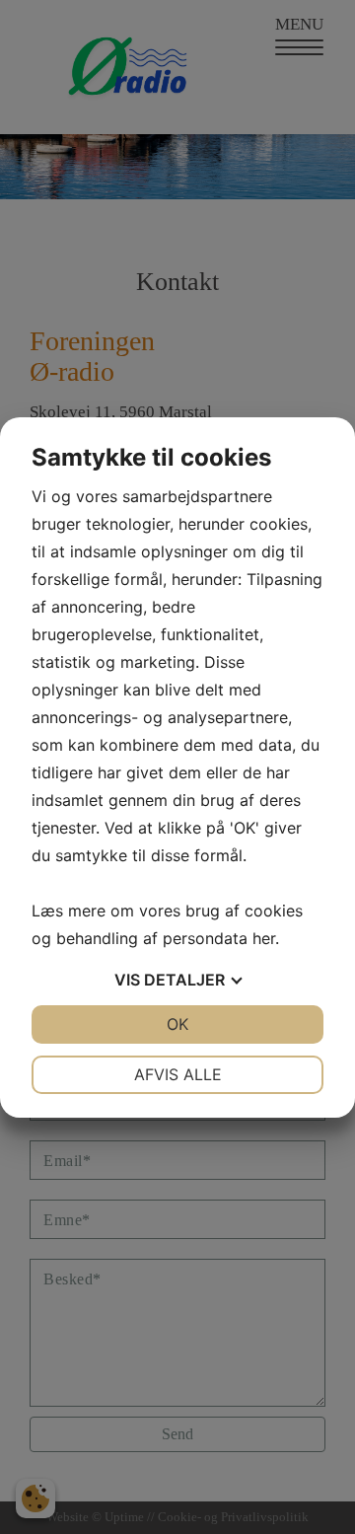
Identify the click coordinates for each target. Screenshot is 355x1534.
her (263, 938)
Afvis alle (178, 1074)
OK (177, 1024)
